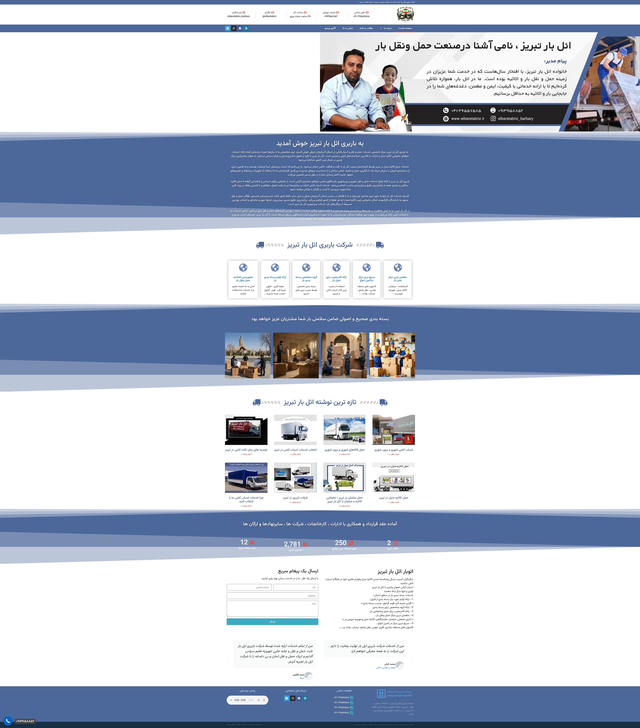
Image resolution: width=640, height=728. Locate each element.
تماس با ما (347, 28)
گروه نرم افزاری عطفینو (363, 724)
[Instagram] (233, 28)
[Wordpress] (246, 28)
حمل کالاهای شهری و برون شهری (345, 450)
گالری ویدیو (330, 28)
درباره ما (388, 28)
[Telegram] (227, 28)
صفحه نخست (405, 28)
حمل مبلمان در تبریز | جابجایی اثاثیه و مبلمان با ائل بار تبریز (344, 500)
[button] (413, 660)
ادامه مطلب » (393, 454)
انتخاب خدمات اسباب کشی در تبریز (295, 450)
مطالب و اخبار (366, 28)
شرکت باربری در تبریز (295, 498)
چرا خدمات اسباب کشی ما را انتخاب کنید (246, 500)
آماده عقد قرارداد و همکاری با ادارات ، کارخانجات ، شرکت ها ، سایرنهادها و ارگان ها (320, 524)
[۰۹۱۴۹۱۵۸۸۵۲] (7, 720)
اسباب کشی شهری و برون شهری (393, 450)
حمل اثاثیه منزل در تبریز (393, 498)
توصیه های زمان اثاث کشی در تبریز (246, 450)
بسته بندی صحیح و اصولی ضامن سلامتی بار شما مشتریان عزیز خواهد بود (320, 319)
